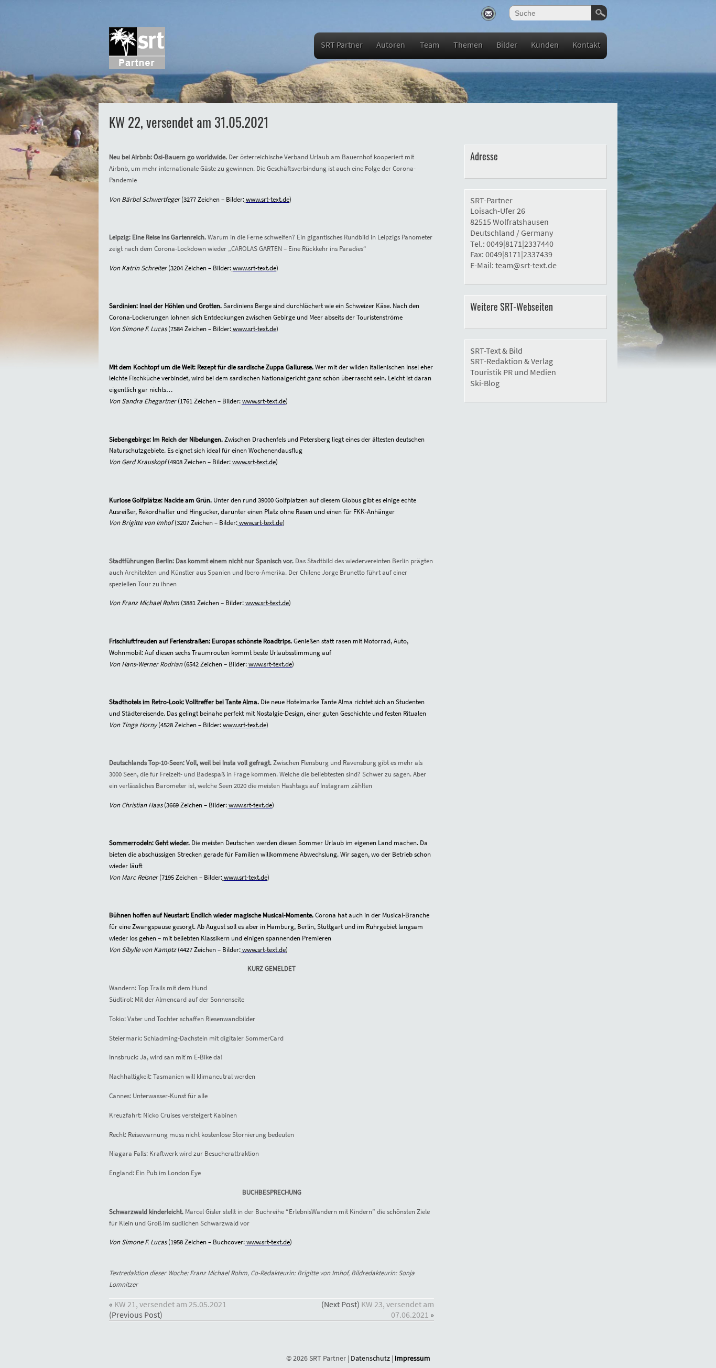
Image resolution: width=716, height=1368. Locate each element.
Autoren (390, 44)
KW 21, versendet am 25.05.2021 (170, 1304)
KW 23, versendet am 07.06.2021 (397, 1309)
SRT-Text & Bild (496, 350)
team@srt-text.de (526, 265)
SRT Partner (342, 44)
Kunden (545, 44)
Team (429, 44)
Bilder (506, 44)
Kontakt (586, 44)
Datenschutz (370, 1358)
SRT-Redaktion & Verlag (511, 361)
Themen (468, 44)
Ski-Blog (485, 383)
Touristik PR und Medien (513, 372)
